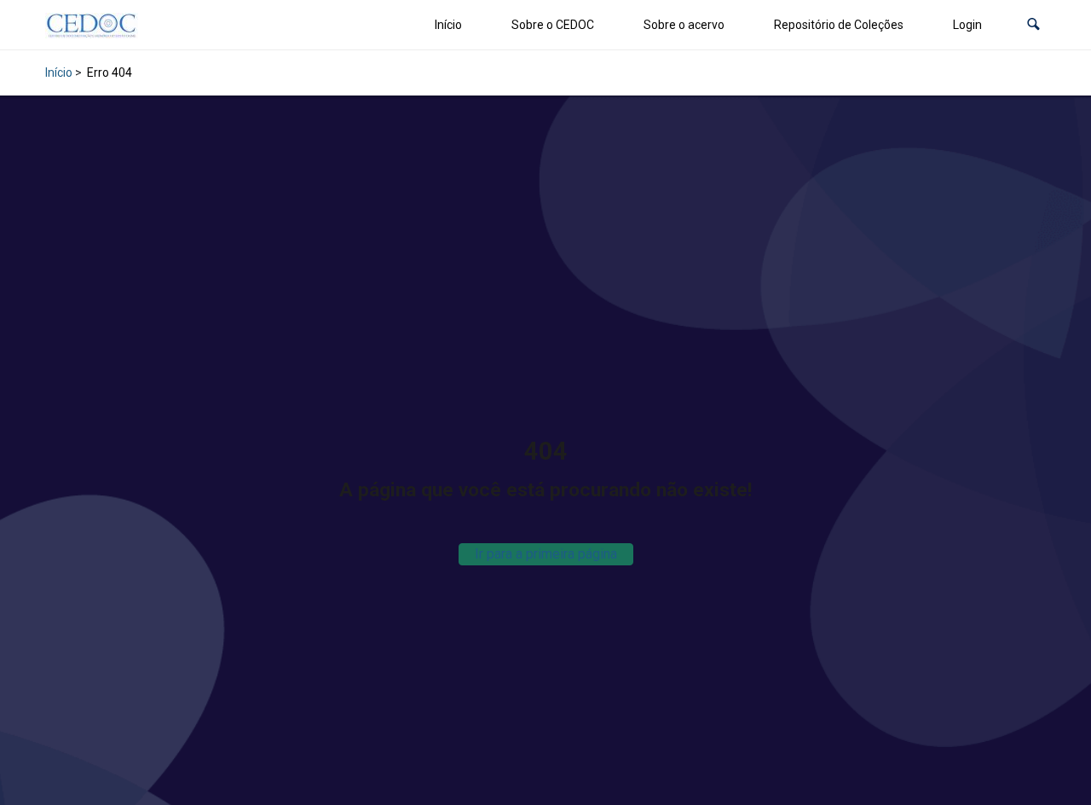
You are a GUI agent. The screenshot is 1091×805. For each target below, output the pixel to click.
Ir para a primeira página (546, 554)
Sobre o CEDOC (552, 25)
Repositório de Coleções (838, 25)
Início (448, 25)
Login (967, 25)
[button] (1033, 25)
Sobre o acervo (684, 25)
